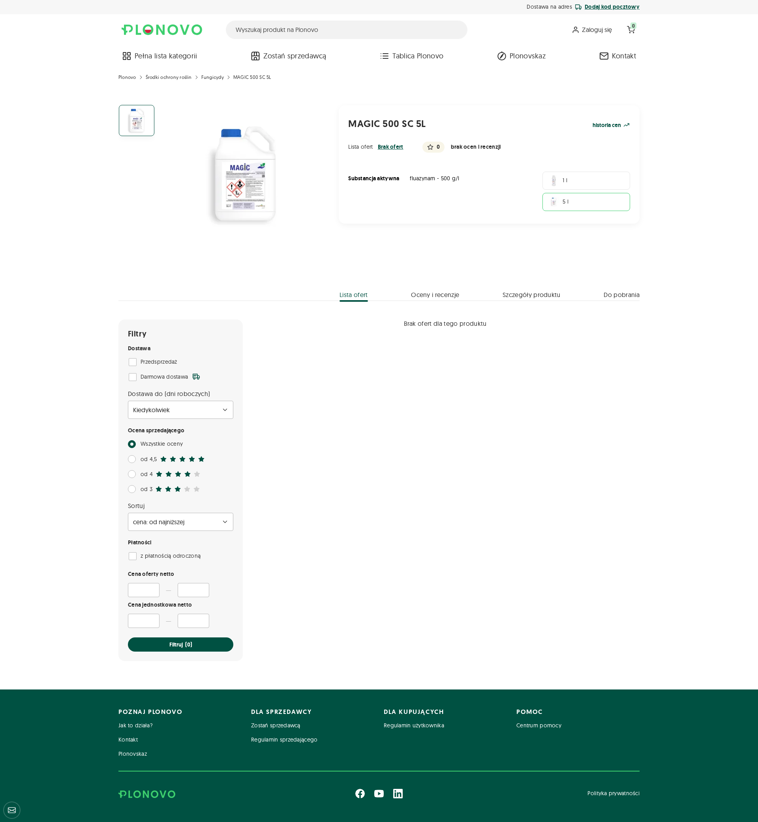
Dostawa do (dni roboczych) (169, 394)
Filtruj (180, 644)
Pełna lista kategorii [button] (166, 55)
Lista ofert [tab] (354, 295)
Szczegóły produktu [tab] (532, 295)
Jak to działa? (135, 725)
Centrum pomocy (538, 725)
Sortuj (136, 506)
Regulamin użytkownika (414, 725)
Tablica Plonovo (417, 55)
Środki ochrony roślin (169, 77)
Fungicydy (212, 77)
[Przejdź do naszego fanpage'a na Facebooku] (360, 793)
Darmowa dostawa (164, 376)
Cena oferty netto (151, 573)
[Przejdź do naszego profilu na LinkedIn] (397, 793)
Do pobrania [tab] (622, 295)
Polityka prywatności (613, 793)
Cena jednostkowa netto (160, 604)
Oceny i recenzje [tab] (435, 295)
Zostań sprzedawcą (294, 55)
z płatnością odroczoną (171, 555)
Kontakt (624, 55)
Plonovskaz (528, 55)
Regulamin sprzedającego (284, 739)
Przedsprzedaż (159, 361)
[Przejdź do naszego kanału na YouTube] (379, 793)
